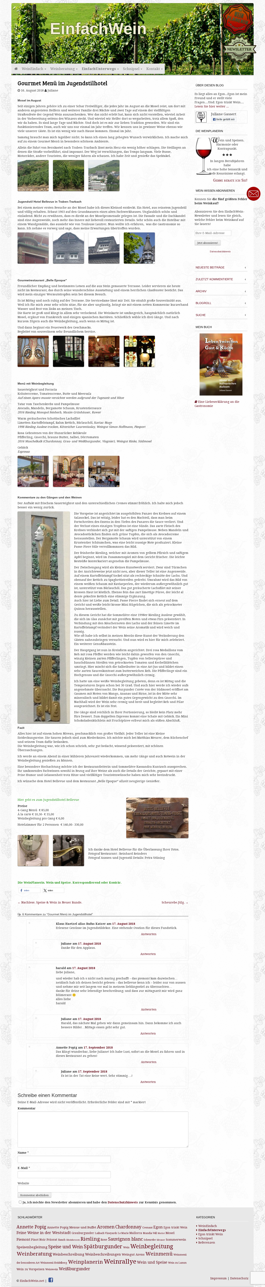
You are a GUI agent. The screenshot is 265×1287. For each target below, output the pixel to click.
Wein (126, 1247)
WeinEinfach (33, 69)
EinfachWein (98, 28)
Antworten (149, 934)
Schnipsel (131, 69)
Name (22, 1152)
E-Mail (23, 1168)
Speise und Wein (65, 1246)
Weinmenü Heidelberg (53, 1262)
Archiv (201, 291)
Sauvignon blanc (125, 1239)
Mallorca (135, 1233)
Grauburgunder (83, 1233)
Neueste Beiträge (210, 267)
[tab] (221, 268)
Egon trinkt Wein (175, 1227)
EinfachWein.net (32, 1280)
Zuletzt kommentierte (214, 279)
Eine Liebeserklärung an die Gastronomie (217, 404)
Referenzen (206, 1242)
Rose (104, 1239)
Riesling (90, 1239)
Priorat (52, 1239)
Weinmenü (159, 1254)
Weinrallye (120, 1261)
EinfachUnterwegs (99, 69)
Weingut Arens (133, 1254)
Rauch (61, 1239)
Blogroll (203, 303)
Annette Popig (31, 1226)
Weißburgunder (74, 1269)
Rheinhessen (73, 1240)
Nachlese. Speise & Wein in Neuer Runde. (50, 902)
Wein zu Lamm (177, 1262)
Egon (158, 1227)
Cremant (147, 1227)
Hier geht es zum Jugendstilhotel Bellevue (48, 799)
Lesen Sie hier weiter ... (212, 106)
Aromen (105, 1226)
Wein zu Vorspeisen (31, 1269)
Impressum (218, 1278)
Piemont (23, 1239)
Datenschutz (239, 1278)
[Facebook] (50, 1280)
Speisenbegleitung (32, 1247)
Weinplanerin (85, 1262)
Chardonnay (128, 1226)
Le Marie (123, 1233)
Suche (201, 315)
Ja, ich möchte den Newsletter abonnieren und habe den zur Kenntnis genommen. (100, 1202)
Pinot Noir (38, 1239)
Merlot (161, 1233)
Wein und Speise (152, 1262)
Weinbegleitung (151, 1246)
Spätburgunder (103, 1247)
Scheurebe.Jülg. (175, 902)
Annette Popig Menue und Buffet (71, 1227)
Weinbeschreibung (68, 1254)
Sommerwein (176, 1239)
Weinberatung (63, 69)
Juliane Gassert (223, 114)
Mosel (170, 1233)
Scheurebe (150, 1239)
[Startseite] (15, 69)
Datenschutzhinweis (123, 1202)
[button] (29, 890)
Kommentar (27, 1108)
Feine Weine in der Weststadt (44, 1232)
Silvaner (161, 1240)
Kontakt (153, 69)
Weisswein (51, 1269)
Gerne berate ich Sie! (230, 180)
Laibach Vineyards (106, 1233)
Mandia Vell (150, 1233)
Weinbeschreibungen (103, 1254)
